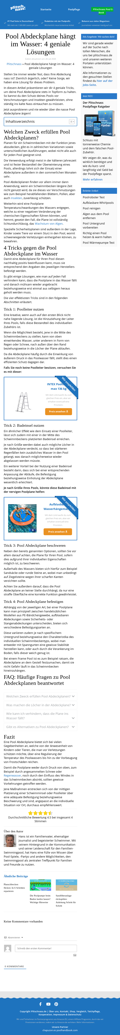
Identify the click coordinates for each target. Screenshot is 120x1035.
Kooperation (45, 1014)
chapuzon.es (49, 1030)
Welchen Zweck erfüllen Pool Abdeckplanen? (38, 696)
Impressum (59, 1014)
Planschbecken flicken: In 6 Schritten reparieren (14, 887)
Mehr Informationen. (86, 1022)
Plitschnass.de (38, 1011)
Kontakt (64, 1011)
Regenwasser (12, 775)
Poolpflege (74, 9)
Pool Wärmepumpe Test (98, 242)
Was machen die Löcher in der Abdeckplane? (38, 705)
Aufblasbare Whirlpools (98, 203)
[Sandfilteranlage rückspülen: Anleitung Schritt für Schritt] (66, 885)
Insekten (16, 198)
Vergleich (81, 1011)
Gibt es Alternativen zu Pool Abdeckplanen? (37, 727)
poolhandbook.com (67, 1030)
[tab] (40, 696)
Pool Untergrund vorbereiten (94, 225)
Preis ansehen (57, 411)
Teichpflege (94, 1011)
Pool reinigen (91, 208)
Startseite (45, 9)
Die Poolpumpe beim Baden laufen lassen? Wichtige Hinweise (40, 899)
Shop (72, 1011)
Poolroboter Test (94, 197)
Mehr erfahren (92, 179)
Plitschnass (14, 64)
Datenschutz (74, 1014)
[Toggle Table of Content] (70, 121)
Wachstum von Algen (49, 223)
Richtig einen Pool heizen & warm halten (97, 235)
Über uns (54, 1011)
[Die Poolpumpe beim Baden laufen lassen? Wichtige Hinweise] (40, 885)
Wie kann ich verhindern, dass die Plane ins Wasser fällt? (37, 716)
